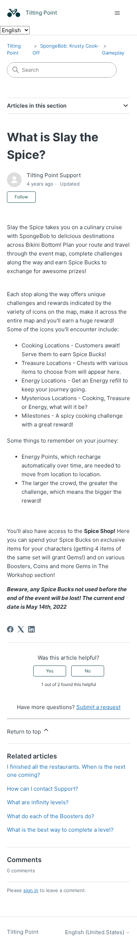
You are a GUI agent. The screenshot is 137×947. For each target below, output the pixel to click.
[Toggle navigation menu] (117, 13)
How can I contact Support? (42, 788)
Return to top (24, 731)
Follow (21, 197)
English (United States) (95, 932)
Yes (49, 671)
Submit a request (98, 707)
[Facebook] (10, 629)
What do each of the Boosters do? (50, 816)
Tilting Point (22, 931)
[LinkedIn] (31, 629)
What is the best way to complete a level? (60, 829)
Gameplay (113, 53)
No (88, 671)
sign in (30, 890)
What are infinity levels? (38, 802)
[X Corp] (21, 629)
